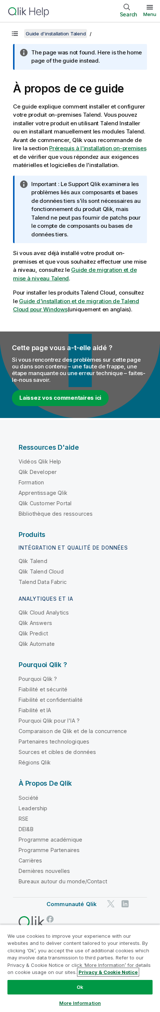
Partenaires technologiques (54, 741)
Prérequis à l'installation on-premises (98, 148)
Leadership (33, 808)
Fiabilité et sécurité (43, 689)
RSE (23, 818)
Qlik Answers (35, 623)
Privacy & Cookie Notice (108, 972)
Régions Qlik (35, 762)
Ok (80, 987)
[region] (80, 968)
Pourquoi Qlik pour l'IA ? (49, 720)
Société (28, 798)
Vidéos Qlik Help (40, 461)
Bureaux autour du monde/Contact (63, 881)
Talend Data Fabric (43, 582)
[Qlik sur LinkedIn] (125, 903)
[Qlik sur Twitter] (110, 903)
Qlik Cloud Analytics (44, 612)
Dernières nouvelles (44, 871)
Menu (149, 14)
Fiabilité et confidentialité (51, 700)
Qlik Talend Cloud (41, 571)
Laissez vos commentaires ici (60, 397)
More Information (80, 1003)
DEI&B (26, 829)
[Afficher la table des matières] (14, 33)
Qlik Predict (33, 633)
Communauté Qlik (72, 904)
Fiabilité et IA (35, 710)
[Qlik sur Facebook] (50, 919)
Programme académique (50, 839)
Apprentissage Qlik (43, 493)
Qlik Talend (33, 561)
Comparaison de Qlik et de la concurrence (73, 731)
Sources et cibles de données (57, 752)
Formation (31, 482)
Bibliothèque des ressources (56, 513)
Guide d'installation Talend (56, 34)
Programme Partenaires (49, 850)
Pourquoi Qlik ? (38, 679)
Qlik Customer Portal (45, 503)
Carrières (30, 860)
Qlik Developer (38, 472)
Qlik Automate (37, 644)
